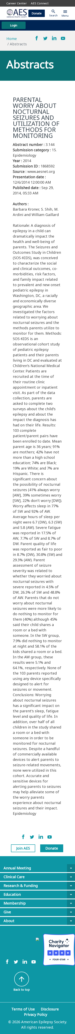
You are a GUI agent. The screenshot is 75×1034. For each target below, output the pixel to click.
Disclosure (50, 1009)
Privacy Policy (35, 1014)
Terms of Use (23, 1009)
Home (11, 38)
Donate (37, 13)
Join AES (23, 848)
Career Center (16, 3)
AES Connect (40, 3)
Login (13, 25)
